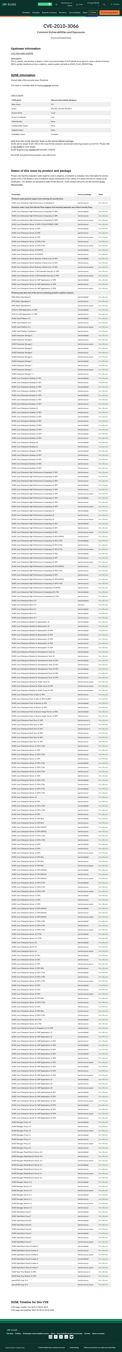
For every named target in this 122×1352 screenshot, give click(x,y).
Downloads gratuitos (109, 12)
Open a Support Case (18, 1348)
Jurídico (18, 1334)
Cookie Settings (74, 1347)
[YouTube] (50, 1337)
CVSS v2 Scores (17, 95)
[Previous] (55, 38)
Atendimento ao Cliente (66, 4)
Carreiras (10, 1334)
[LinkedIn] (66, 1337)
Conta (81, 4)
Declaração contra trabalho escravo (36, 1334)
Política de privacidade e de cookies (94, 1347)
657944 (32, 150)
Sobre (53, 1334)
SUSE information (23, 75)
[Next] (68, 38)
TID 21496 (17, 147)
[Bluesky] (71, 1337)
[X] (61, 1337)
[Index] (63, 38)
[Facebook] (56, 1337)
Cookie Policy (111, 1347)
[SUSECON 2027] (45, 4)
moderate (47, 85)
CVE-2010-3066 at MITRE (22, 54)
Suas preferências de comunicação (69, 1334)
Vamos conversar (98, 1334)
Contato (93, 12)
